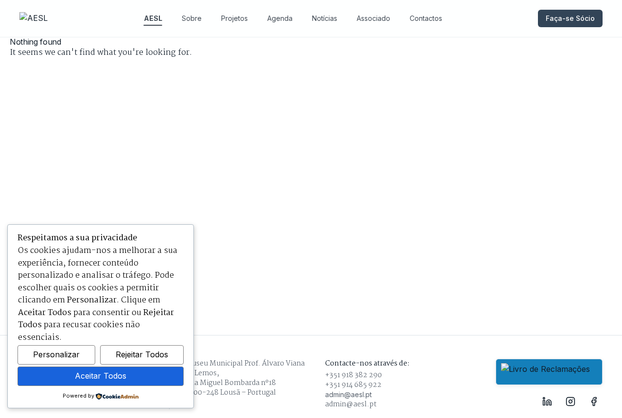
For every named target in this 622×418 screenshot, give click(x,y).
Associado (373, 18)
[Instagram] (570, 401)
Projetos (234, 18)
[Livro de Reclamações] (549, 372)
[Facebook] (594, 401)
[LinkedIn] (547, 401)
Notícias (324, 18)
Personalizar (56, 354)
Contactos (426, 18)
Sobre (192, 18)
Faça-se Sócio (570, 18)
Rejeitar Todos (142, 354)
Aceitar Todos (100, 376)
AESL (153, 18)
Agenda (280, 18)
